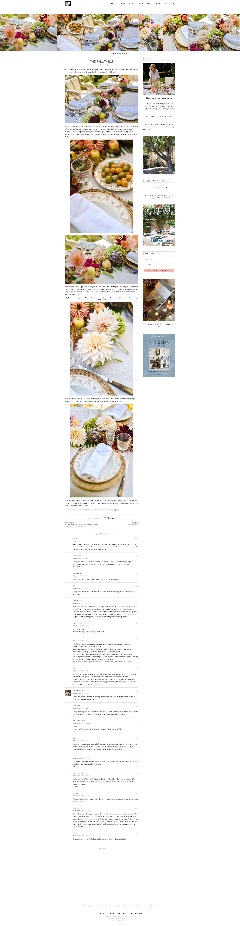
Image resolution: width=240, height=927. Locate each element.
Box (148, 4)
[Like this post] (105, 518)
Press (112, 913)
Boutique (157, 4)
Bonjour (114, 4)
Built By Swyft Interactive (120, 920)
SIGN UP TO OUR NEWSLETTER (159, 270)
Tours (131, 4)
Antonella (76, 706)
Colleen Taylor (78, 691)
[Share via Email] (113, 518)
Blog (123, 4)
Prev (2, 32)
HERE (119, 298)
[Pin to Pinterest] (110, 518)
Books (125, 913)
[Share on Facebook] (107, 518)
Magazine (140, 4)
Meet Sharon (102, 913)
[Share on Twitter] (109, 518)
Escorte (75, 793)
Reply (136, 538)
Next (237, 32)
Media (166, 4)
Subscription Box (136, 913)
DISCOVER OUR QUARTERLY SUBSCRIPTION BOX (159, 325)
